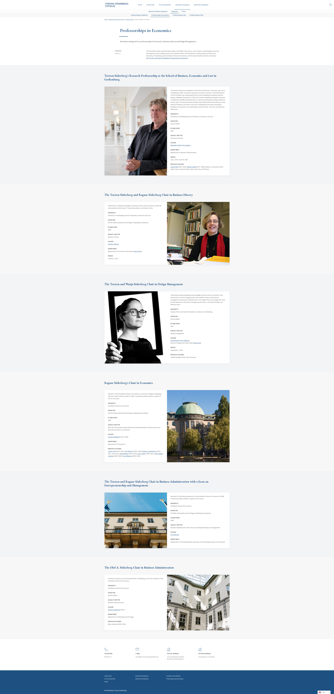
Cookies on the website (173, 676)
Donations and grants (182, 5)
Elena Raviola (174, 341)
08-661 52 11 (108, 657)
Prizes (184, 11)
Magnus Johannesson (149, 451)
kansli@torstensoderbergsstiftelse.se (147, 657)
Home (140, 5)
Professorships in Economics (160, 15)
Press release (186, 145)
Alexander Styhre (175, 145)
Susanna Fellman (113, 244)
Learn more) (138, 251)
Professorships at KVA (196, 15)
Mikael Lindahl (191, 167)
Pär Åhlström (129, 451)
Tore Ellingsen (127, 456)
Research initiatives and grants (158, 11)
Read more (197, 343)
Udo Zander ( (142, 454)
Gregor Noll (174, 167)
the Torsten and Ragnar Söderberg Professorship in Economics (167, 58)
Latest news (150, 5)
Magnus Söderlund (114, 610)
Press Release (184, 341)
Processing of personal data (174, 679)
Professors (174, 11)
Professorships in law (179, 15)
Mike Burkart (124, 454)
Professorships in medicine (139, 15)
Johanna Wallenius (114, 437)
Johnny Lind (112, 451)
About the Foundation (201, 5)
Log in (106, 681)
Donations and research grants (116, 19)
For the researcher (165, 5)
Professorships (130, 19)
